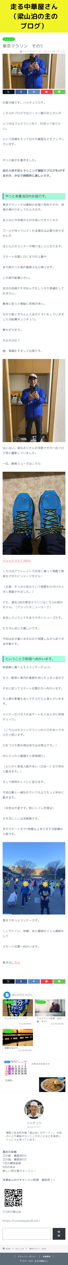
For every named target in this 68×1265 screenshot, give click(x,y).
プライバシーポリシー (27, 1256)
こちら (15, 962)
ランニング (8, 39)
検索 (59, 1233)
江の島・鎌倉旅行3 (15, 1159)
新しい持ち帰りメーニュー (19, 1171)
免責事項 (47, 1256)
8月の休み (9, 1167)
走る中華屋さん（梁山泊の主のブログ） (34, 16)
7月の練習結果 (12, 1163)
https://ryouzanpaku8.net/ (21, 1221)
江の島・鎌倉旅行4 (15, 1155)
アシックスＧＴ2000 (17, 561)
